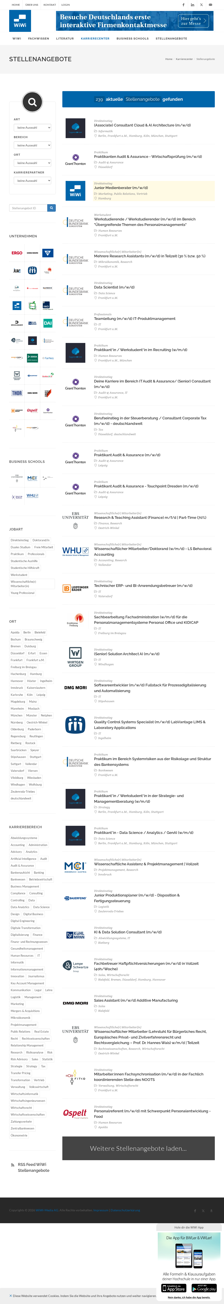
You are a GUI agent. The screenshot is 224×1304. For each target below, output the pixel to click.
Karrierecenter (184, 59)
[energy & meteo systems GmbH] (32, 428)
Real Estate (41, 1031)
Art (17, 119)
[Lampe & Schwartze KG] (17, 340)
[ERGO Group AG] (17, 253)
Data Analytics (20, 907)
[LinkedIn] (192, 5)
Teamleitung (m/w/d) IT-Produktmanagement (134, 318)
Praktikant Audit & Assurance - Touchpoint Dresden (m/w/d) (146, 486)
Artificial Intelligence (23, 858)
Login (65, 4)
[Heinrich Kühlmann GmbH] (32, 323)
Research (16, 1052)
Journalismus (36, 976)
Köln (30, 694)
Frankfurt (17, 660)
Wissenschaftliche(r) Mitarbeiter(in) (23, 584)
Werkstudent (19, 575)
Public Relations (20, 1031)
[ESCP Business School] (17, 496)
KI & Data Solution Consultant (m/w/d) (128, 932)
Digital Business (33, 914)
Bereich (21, 137)
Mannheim (17, 708)
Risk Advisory (19, 1059)
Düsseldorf (17, 653)
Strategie (16, 1066)
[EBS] (17, 478)
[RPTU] (48, 478)
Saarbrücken (18, 750)
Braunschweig (33, 639)
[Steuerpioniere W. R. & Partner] (17, 288)
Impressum (100, 1210)
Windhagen (18, 784)
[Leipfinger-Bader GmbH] (17, 410)
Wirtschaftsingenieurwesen (28, 1100)
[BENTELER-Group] (48, 253)
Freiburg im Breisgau (24, 667)
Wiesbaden (34, 777)
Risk (49, 1052)
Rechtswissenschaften (36, 1038)
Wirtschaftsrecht (21, 1107)
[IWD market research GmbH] (48, 305)
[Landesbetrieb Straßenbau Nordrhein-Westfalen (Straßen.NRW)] (48, 375)
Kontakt (50, 4)
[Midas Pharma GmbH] (32, 270)
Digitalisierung (20, 934)
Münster (31, 715)
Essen (43, 653)
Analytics (31, 851)
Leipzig (41, 694)
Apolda (15, 632)
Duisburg (30, 646)
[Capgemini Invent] (32, 340)
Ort (17, 154)
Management (32, 997)
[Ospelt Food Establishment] (32, 410)
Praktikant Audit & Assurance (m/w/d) (127, 455)
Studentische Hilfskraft (25, 568)
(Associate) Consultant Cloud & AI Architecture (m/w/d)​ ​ (143, 125)
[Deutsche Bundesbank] (48, 340)
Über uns (31, 4)
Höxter (31, 681)
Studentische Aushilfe (24, 561)
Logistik (16, 997)
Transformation (20, 1080)
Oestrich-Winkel (37, 722)
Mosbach (33, 708)
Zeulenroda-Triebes (23, 791)
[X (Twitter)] (201, 5)
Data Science (41, 907)
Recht (14, 1038)
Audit (43, 858)
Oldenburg (17, 729)
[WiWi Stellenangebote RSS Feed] (12, 1165)
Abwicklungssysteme (24, 838)
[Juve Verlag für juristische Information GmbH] (17, 270)
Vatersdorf (17, 770)
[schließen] (10, 1296)
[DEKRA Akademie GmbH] (32, 358)
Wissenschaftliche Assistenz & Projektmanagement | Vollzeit (146, 864)
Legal (38, 990)
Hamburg (36, 674)
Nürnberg (17, 722)
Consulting (36, 893)
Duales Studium (20, 547)
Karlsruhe (17, 694)
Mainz (33, 701)
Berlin (27, 632)
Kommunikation (21, 990)
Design (15, 914)
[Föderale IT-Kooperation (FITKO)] (17, 428)
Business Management (25, 886)
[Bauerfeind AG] (32, 375)
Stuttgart (35, 757)
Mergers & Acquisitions (25, 1011)
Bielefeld (40, 632)
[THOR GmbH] (17, 393)
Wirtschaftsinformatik (24, 1094)
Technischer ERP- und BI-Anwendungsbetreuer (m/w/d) (143, 585)
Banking (39, 872)
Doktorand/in (41, 540)
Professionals (36, 554)
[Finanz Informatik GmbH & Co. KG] (32, 288)
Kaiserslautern (36, 687)
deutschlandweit (21, 798)
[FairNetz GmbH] (48, 358)
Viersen (33, 770)
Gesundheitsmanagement (27, 948)
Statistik (47, 1059)
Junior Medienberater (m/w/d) (121, 188)
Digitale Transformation (25, 928)
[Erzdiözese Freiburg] (48, 270)
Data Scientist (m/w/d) (114, 287)
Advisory (16, 851)
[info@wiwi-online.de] (210, 5)
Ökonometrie (19, 1135)
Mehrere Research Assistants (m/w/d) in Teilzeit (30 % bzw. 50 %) (149, 256)
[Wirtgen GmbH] (17, 375)
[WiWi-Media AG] (17, 305)
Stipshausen (18, 757)
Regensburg (18, 736)
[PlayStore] (204, 1288)
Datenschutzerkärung (125, 1210)
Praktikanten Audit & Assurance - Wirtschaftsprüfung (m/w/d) (148, 156)
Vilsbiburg (17, 777)
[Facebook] (183, 5)
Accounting (18, 845)
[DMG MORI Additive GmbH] (32, 253)
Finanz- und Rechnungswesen (29, 941)
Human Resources (22, 955)
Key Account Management (27, 983)
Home (16, 4)
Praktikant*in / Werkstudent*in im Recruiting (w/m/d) (140, 350)
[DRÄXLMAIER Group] (17, 323)
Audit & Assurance (22, 865)
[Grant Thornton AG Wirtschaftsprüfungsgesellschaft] (48, 410)
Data (31, 900)
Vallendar (31, 764)
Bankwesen (18, 879)
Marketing (17, 1004)
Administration (38, 845)
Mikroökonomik (20, 1017)
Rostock (30, 743)
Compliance (18, 893)
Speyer (34, 750)
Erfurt (32, 653)
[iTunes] (174, 1288)
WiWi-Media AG (47, 1210)
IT (38, 955)
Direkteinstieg (20, 540)
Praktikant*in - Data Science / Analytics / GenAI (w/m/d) (143, 832)
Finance (37, 934)
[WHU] (32, 496)
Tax (43, 1066)
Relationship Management (27, 1045)
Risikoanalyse (34, 1052)
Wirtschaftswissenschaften (28, 1114)
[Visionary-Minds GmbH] (48, 393)
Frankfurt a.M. (35, 660)
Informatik (17, 962)
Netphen (46, 715)
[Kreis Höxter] (32, 305)
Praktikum (17, 554)
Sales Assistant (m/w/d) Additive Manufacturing (136, 1000)
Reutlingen (36, 736)
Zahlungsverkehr (21, 1121)
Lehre (48, 990)
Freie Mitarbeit (43, 547)
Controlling (17, 900)
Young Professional (22, 593)
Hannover (17, 681)
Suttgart (16, 764)
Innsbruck (17, 687)
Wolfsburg (35, 784)
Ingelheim (46, 681)
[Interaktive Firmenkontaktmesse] (135, 21)
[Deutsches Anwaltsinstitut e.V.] (48, 323)
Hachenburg (18, 674)
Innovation (17, 976)
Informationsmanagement (27, 969)
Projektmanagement (24, 1024)
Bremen (16, 646)
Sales (35, 1059)
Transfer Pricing (20, 1073)
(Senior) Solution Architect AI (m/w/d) (126, 654)
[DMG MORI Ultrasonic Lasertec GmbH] (32, 393)
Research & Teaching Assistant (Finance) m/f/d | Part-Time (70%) (150, 517)
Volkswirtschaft (39, 1087)
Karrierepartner (29, 172)
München (16, 715)
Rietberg (16, 743)
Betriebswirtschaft (40, 879)
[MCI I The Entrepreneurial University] (32, 478)
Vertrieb (39, 1080)
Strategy (31, 1066)
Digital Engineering (23, 921)
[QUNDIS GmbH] (48, 288)
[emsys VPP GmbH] (17, 358)
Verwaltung (18, 1087)
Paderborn (34, 729)
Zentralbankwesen (22, 1128)
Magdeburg (18, 701)
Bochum (16, 639)
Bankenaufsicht (20, 872)
